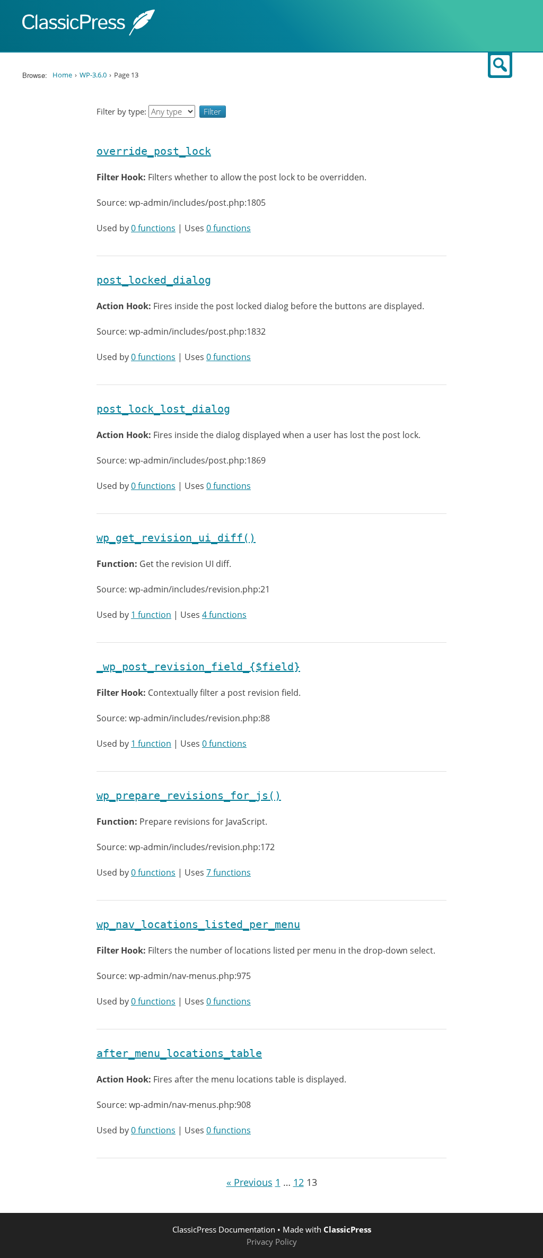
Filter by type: (122, 111)
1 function (151, 615)
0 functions (153, 228)
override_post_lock (154, 151)
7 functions (228, 872)
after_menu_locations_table (179, 1053)
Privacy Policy (272, 1241)
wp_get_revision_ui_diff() (176, 537)
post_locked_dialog (154, 280)
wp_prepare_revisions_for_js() (189, 795)
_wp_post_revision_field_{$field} (198, 666)
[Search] (500, 65)
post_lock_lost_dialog (163, 409)
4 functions (224, 615)
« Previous (249, 1182)
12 (298, 1182)
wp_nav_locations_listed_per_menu (198, 924)
